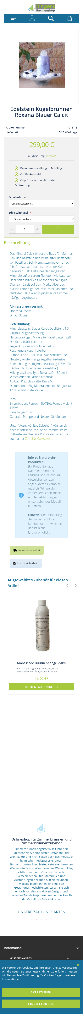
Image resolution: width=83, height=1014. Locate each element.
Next (74, 585)
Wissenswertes (21, 958)
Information (13, 948)
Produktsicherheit (27, 563)
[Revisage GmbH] (41, 8)
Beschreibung (17, 242)
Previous (66, 585)
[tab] (41, 948)
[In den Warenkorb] (58, 229)
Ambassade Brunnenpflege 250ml (41, 663)
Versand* (51, 155)
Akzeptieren (41, 992)
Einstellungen (41, 1004)
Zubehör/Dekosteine (39, 438)
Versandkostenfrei (28, 550)
